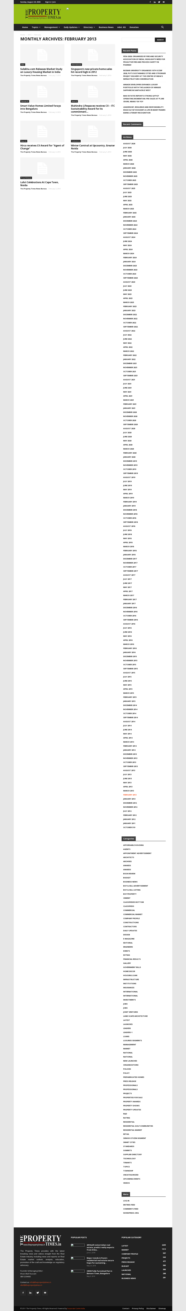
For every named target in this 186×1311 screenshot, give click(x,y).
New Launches (130, 1061)
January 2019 (129, 506)
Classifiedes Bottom (133, 902)
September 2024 (130, 233)
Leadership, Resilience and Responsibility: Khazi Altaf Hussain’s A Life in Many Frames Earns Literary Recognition (144, 110)
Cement (126, 898)
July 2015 (127, 677)
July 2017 (127, 579)
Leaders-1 (127, 1032)
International (76, 64)
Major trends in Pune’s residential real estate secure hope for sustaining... (100, 1260)
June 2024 (127, 241)
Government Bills (132, 967)
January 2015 (129, 701)
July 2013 (127, 774)
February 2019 (129, 501)
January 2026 (129, 168)
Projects (127, 1093)
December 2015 (130, 656)
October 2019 (129, 469)
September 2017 (130, 571)
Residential (129, 1122)
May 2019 (127, 489)
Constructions (131, 922)
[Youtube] (164, 2)
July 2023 (127, 286)
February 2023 (129, 306)
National (128, 1052)
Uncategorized (130, 1175)
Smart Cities (129, 1142)
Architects (128, 857)
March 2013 (128, 790)
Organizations (130, 1065)
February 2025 (129, 213)
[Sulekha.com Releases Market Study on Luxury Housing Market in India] (42, 55)
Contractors (130, 926)
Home (25, 27)
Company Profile (131, 918)
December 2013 (130, 754)
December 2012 (130, 803)
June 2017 (127, 583)
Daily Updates (70, 27)
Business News (106, 27)
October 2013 (129, 762)
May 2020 (127, 440)
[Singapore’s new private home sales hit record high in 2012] (93, 55)
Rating (126, 1118)
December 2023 (130, 265)
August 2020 (129, 428)
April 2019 (127, 493)
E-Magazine (128, 938)
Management (51, 27)
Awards (74, 101)
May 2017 (127, 587)
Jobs (125, 1004)
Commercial (129, 910)
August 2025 (129, 188)
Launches (128, 1024)
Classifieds (128, 906)
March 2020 (128, 449)
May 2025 (127, 200)
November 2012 (130, 807)
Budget (127, 877)
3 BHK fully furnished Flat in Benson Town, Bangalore (99, 1272)
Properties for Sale (132, 1097)
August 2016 (129, 624)
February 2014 (129, 746)
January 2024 (129, 261)
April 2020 (127, 445)
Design (126, 934)
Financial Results (132, 959)
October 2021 (129, 371)
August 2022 (129, 331)
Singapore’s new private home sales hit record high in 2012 (91, 70)
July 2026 (127, 147)
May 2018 (127, 538)
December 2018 (130, 510)
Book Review (129, 873)
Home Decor (129, 971)
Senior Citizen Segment (134, 1138)
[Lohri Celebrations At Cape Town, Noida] (42, 168)
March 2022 (128, 351)
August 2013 (129, 770)
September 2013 (130, 766)
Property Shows (131, 1105)
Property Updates (132, 1109)
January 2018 (129, 554)
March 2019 (128, 497)
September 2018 (130, 522)
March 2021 (128, 400)
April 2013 (127, 786)
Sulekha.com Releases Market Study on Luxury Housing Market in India (41, 70)
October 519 (129, 827)
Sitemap (162, 1308)
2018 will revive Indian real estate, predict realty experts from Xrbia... (100, 1247)
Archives (127, 861)
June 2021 (127, 388)
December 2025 (130, 172)
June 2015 (127, 681)
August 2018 (129, 526)
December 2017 (130, 558)
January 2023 (129, 310)
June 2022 (127, 339)
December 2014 (130, 705)
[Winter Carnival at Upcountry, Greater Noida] (93, 131)
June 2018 (127, 534)
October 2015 (129, 664)
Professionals (130, 1085)
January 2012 (129, 819)
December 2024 (130, 221)
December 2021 (130, 363)
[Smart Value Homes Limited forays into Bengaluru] (42, 92)
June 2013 (127, 778)
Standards (24, 101)
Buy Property (129, 894)
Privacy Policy (138, 1308)
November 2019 (130, 465)
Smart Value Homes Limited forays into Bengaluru (40, 107)
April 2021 (127, 396)
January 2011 (129, 823)
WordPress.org (131, 1213)
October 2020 (129, 420)
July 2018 (127, 530)
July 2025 (127, 192)
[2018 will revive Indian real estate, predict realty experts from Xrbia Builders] (78, 1248)
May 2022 (127, 343)
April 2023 (127, 298)
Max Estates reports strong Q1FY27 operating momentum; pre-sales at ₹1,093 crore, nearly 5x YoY (143, 99)
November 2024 (130, 225)
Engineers (128, 947)
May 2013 (127, 782)
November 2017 (130, 563)
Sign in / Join (50, 2)
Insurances (128, 987)
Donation (134, 27)
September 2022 (130, 326)
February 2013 (129, 795)
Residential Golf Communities (138, 1126)
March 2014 (128, 742)
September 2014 (130, 717)
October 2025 (129, 180)
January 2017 (129, 603)
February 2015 (129, 697)
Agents (126, 849)
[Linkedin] (155, 2)
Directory (88, 27)
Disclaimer (151, 1308)
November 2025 (130, 176)
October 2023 (129, 274)
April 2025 (127, 204)
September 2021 (130, 375)
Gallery (127, 963)
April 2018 (127, 542)
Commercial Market (133, 914)
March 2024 (128, 253)
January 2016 (129, 652)
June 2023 (127, 290)
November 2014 (130, 709)
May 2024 (127, 245)
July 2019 (127, 481)
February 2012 (129, 815)
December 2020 (130, 412)
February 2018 (129, 550)
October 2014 (129, 713)
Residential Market (132, 1130)
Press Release (26, 178)
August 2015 (129, 672)
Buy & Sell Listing (132, 890)
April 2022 (127, 347)
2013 (29, 35)
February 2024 (129, 257)
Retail (126, 1134)
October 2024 (129, 229)
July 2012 (127, 811)
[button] (162, 27)
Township (128, 1170)
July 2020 (127, 432)
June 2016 (127, 632)
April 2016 (127, 640)
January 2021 (129, 408)
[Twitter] (159, 2)
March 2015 (128, 693)
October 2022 (129, 322)
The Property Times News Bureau (33, 75)
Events (126, 951)
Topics (35, 27)
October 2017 (129, 567)
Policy (126, 1073)
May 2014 (127, 733)
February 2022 (129, 355)
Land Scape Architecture (135, 1016)
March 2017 (128, 595)
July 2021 (127, 383)
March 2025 (128, 208)
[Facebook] (150, 2)
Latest (126, 1020)
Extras (126, 955)
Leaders (127, 1028)
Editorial (128, 943)
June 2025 (127, 196)
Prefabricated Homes (133, 1077)
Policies (127, 1069)
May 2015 (127, 685)
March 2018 (128, 546)
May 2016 (127, 636)
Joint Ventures (130, 1012)
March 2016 (128, 644)
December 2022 (130, 314)
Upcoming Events (131, 1179)
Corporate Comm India (76, 1308)
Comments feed (130, 1209)
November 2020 (130, 416)
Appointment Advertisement (137, 853)
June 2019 (127, 485)
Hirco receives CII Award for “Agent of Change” (42, 147)
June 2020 (127, 436)
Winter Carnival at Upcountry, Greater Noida (93, 147)
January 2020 (129, 457)
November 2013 (130, 758)
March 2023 (128, 302)
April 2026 (127, 160)
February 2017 (129, 599)
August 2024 (129, 237)
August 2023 (129, 282)
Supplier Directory (132, 1154)
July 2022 (127, 335)
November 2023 (130, 269)
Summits (127, 1150)
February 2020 (129, 453)
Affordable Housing (133, 845)
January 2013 (129, 799)
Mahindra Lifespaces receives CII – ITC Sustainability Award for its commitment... (93, 108)
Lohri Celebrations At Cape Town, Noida (39, 184)
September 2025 (130, 184)
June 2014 (127, 729)
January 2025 (129, 217)
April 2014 (127, 738)
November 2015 (130, 660)
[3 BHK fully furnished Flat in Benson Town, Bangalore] (78, 1274)
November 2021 (130, 367)
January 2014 (129, 750)
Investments (129, 1000)
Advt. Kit (121, 27)
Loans (126, 1036)
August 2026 (129, 143)
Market (126, 1048)
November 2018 (130, 514)
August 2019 (129, 477)
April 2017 (127, 591)
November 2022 (130, 318)
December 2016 (130, 607)
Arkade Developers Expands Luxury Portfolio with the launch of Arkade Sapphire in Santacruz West (142, 87)
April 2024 (127, 249)
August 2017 (129, 575)
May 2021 (127, 392)
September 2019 (130, 473)
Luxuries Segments (132, 1040)
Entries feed (129, 1205)
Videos (126, 1183)
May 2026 (127, 156)
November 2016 (130, 611)
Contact (125, 1308)
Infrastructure (131, 979)
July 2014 (127, 725)
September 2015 (130, 668)
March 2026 (128, 164)
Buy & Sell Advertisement (135, 886)
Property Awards (132, 1101)
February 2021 (129, 404)
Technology (129, 1158)
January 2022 (129, 359)
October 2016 (129, 615)
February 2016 (129, 648)
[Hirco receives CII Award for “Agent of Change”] (42, 131)
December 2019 (130, 461)
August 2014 (129, 721)
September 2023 (130, 278)
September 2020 (130, 424)
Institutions (76, 141)
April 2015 (127, 689)
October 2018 (129, 518)
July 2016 (127, 628)
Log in (126, 1200)
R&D (22, 64)
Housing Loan (130, 975)
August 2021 (129, 379)
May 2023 (127, 294)
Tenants (127, 1162)
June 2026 (127, 151)
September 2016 (130, 620)
